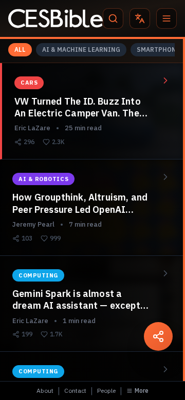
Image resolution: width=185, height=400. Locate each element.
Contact (75, 390)
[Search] (113, 18)
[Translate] (140, 18)
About (44, 390)
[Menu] (166, 18)
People (106, 390)
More (142, 390)
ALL (20, 49)
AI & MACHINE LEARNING (81, 49)
